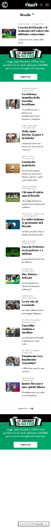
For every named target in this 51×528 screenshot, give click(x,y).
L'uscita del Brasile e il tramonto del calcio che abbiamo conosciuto (33, 31)
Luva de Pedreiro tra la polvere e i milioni (33, 250)
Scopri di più (39, 524)
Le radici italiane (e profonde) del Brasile (33, 223)
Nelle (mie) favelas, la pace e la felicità (32, 135)
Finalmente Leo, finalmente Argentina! (32, 360)
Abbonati (25, 77)
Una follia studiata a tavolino (28, 329)
